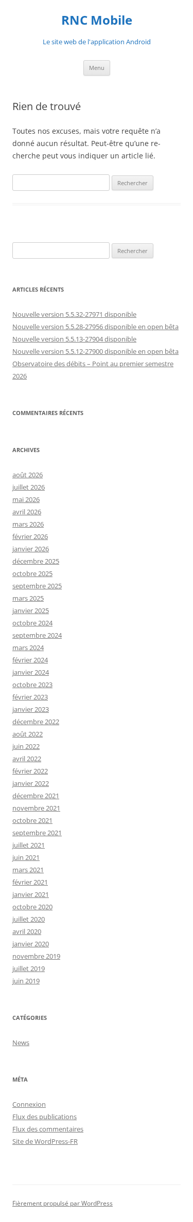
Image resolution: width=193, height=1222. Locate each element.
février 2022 (30, 771)
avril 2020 (26, 931)
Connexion (29, 1104)
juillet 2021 (28, 845)
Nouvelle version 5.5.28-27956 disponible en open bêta (95, 326)
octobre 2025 (32, 573)
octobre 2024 (32, 622)
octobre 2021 (32, 820)
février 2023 (30, 697)
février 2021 (30, 882)
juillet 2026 (28, 487)
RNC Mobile (96, 20)
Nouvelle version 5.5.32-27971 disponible (74, 314)
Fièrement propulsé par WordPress (62, 1203)
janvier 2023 (30, 709)
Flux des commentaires (47, 1129)
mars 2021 (28, 869)
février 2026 (30, 536)
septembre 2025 (37, 585)
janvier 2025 (30, 610)
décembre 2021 (35, 795)
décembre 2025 (35, 561)
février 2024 (30, 659)
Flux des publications (44, 1116)
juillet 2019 (28, 968)
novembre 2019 (36, 956)
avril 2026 (26, 511)
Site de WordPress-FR (45, 1141)
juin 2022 (26, 746)
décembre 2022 (35, 721)
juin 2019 (26, 980)
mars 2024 (28, 647)
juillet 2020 (28, 919)
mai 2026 (26, 499)
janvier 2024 (30, 672)
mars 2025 (28, 598)
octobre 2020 (32, 906)
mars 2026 (28, 524)
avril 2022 (26, 758)
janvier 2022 (30, 783)
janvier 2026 (30, 548)
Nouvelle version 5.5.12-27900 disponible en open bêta (95, 351)
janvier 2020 (30, 943)
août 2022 (27, 734)
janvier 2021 (30, 894)
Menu (96, 67)
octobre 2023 (32, 684)
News (20, 1042)
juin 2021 (26, 857)
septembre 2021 (37, 832)
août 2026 (27, 474)
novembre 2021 (36, 808)
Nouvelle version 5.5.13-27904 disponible (74, 339)
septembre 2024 (37, 635)
